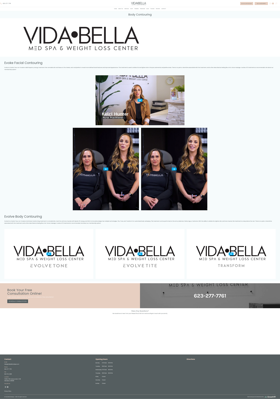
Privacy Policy (7, 391)
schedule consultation (18, 301)
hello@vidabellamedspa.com (11, 364)
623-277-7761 (7, 3)
